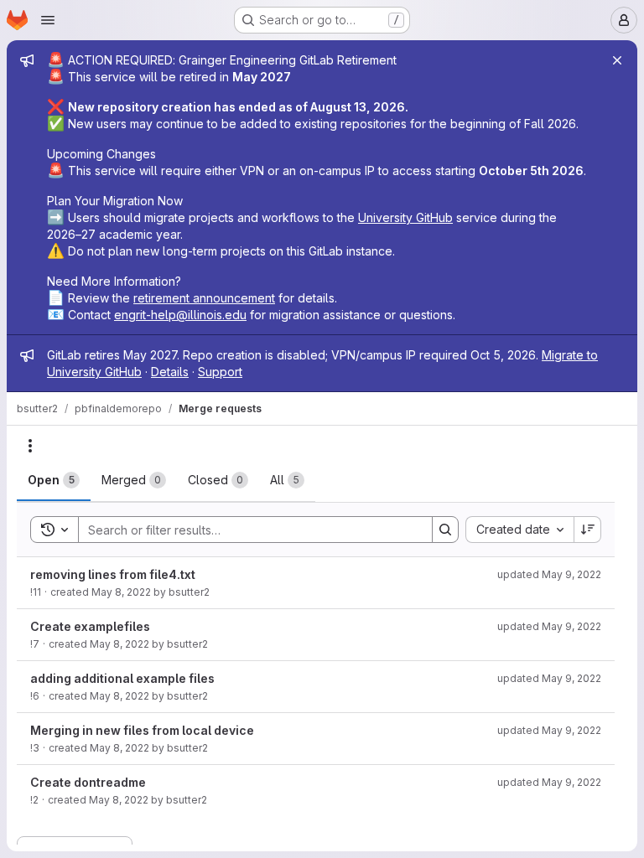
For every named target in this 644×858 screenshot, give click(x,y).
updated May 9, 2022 (549, 574)
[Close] (617, 60)
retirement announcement (204, 298)
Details (170, 371)
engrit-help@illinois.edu (180, 315)
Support (220, 371)
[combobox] (519, 529)
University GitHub (405, 217)
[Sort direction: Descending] (587, 529)
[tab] (54, 480)
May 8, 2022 (121, 592)
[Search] (445, 529)
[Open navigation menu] (47, 20)
